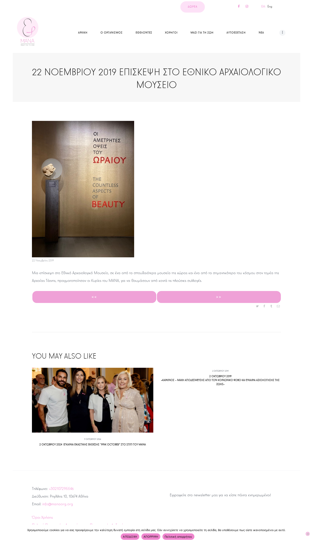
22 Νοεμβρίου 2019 (43, 260)
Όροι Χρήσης (42, 517)
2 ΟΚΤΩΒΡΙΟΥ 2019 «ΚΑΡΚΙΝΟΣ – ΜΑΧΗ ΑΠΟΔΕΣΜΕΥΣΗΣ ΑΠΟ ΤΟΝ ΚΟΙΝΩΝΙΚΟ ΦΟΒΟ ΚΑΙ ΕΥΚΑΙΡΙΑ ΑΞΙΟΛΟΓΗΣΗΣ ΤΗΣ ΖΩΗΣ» (220, 380)
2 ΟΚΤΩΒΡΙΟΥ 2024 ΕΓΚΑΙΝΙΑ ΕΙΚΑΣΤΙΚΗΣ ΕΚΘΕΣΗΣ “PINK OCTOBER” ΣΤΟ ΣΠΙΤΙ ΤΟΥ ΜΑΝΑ (92, 444)
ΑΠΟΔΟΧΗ (130, 536)
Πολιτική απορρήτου (178, 536)
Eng (269, 6)
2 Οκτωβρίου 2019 (220, 371)
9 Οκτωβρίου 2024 (92, 439)
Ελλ (263, 6)
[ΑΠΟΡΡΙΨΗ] (308, 534)
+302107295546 (61, 489)
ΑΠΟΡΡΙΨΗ (151, 536)
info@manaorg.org (57, 504)
